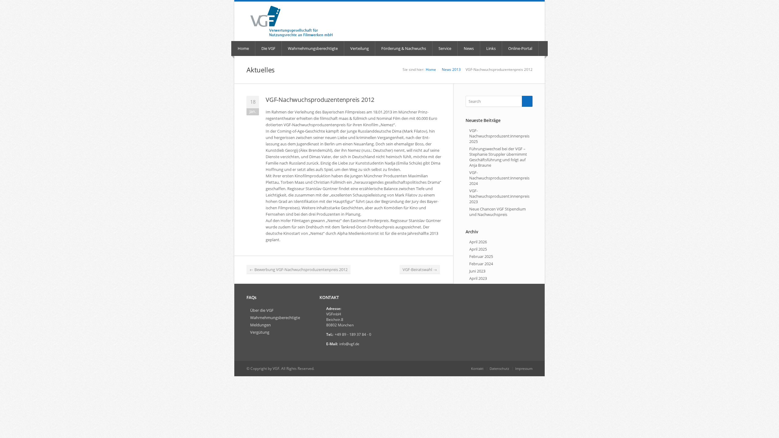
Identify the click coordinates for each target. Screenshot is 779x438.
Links (491, 48)
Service (444, 48)
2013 (456, 69)
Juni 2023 (477, 271)
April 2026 (478, 242)
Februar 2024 (481, 263)
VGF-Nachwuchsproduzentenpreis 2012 (320, 100)
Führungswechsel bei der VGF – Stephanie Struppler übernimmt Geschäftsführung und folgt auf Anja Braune (498, 157)
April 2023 (478, 278)
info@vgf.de (349, 343)
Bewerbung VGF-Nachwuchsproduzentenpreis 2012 (299, 269)
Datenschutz (499, 368)
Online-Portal (520, 48)
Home (243, 48)
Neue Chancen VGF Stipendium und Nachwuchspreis (497, 211)
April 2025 (478, 249)
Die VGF (268, 48)
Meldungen (260, 325)
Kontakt (477, 368)
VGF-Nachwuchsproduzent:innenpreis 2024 (499, 178)
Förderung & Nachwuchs (403, 48)
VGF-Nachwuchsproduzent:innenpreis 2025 (499, 136)
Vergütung (259, 332)
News (469, 48)
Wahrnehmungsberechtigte (313, 48)
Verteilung (359, 48)
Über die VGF (262, 310)
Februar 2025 (481, 256)
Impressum (524, 368)
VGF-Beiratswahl (420, 269)
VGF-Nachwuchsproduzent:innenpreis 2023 (499, 196)
